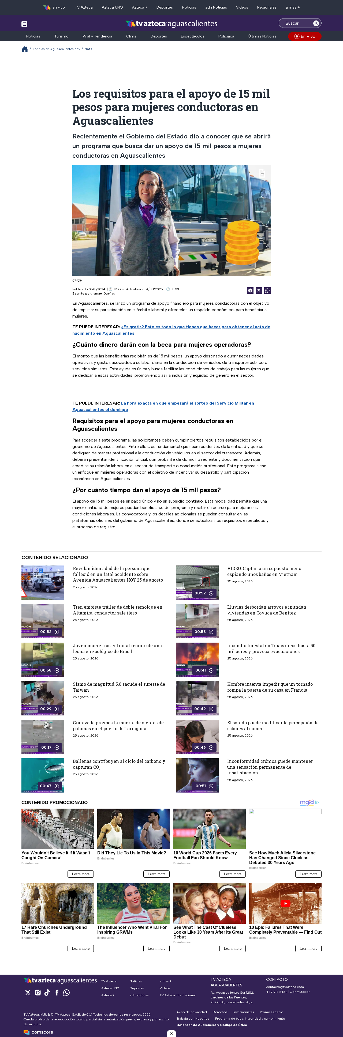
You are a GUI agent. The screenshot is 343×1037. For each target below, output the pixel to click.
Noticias (189, 7)
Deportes (164, 7)
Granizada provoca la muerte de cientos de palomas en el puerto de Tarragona (118, 725)
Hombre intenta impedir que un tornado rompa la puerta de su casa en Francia (270, 687)
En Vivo (308, 36)
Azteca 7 (139, 7)
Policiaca (226, 36)
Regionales (267, 7)
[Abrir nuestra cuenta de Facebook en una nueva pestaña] (57, 992)
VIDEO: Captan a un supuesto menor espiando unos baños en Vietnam (265, 571)
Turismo (61, 36)
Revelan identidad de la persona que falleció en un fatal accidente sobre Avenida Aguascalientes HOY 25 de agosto (118, 574)
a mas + (293, 7)
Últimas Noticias (262, 36)
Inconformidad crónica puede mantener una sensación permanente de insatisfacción (270, 766)
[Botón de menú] (24, 24)
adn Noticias (216, 7)
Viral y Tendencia (97, 36)
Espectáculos (192, 36)
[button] (171, 1033)
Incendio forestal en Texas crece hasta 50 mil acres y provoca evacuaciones (271, 648)
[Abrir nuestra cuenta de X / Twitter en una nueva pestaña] (28, 992)
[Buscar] (316, 23)
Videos (242, 7)
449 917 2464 (277, 992)
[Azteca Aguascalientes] (171, 23)
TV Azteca (84, 7)
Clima (131, 36)
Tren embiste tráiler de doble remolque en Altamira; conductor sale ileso (117, 610)
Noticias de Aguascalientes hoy (56, 49)
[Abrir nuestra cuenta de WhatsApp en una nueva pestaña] (66, 992)
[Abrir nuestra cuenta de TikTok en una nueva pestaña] (47, 992)
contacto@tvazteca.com (285, 987)
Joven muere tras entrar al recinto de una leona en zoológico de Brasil (117, 648)
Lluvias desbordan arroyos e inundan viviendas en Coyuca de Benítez (266, 610)
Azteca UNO (112, 7)
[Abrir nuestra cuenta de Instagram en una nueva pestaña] (37, 992)
